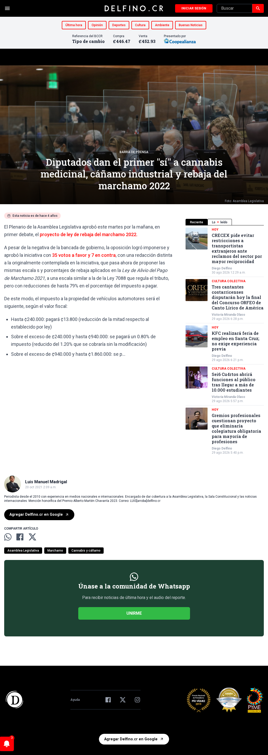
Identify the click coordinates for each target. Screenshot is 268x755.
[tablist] (225, 222)
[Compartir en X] (32, 537)
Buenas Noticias (191, 25)
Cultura (140, 25)
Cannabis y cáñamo (85, 550)
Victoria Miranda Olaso (228, 315)
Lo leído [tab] (219, 222)
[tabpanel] (225, 341)
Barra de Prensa (134, 152)
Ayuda (75, 700)
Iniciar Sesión (193, 8)
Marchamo (55, 550)
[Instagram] (137, 700)
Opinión (97, 25)
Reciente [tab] (196, 222)
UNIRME (134, 613)
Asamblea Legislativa (23, 550)
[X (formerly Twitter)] (123, 700)
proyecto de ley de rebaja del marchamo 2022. (88, 234)
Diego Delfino (222, 268)
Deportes (119, 25)
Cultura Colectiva (228, 281)
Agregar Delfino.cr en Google (36, 514)
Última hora (73, 25)
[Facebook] (108, 700)
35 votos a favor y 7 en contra (84, 255)
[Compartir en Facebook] (20, 537)
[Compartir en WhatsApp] (8, 537)
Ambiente (162, 25)
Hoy (215, 229)
